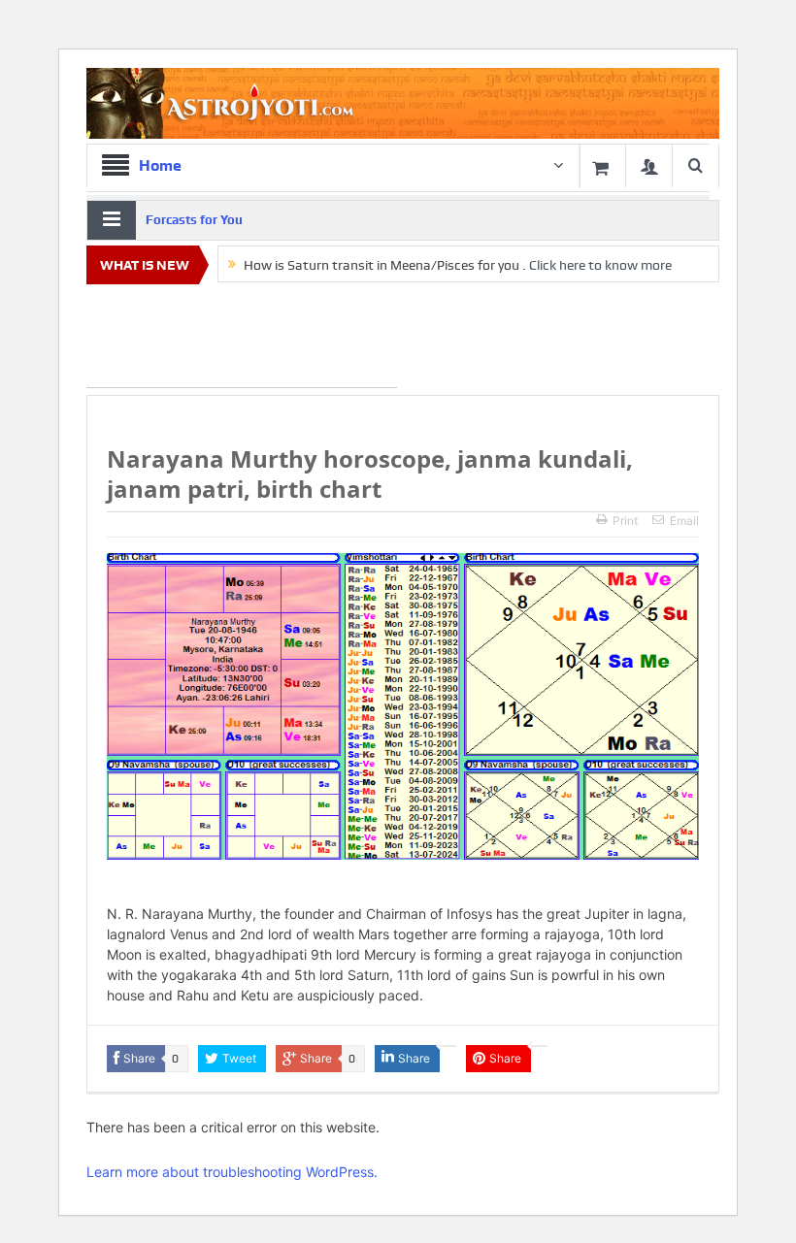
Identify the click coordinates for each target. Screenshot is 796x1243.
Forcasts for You (194, 220)
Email (684, 520)
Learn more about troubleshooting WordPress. (232, 1171)
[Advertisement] (241, 339)
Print (625, 520)
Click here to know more (600, 265)
